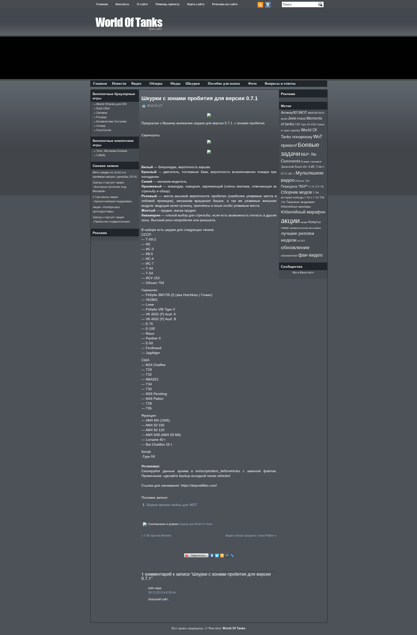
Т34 (321, 197)
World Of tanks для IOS (111, 104)
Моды (175, 83)
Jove (292, 118)
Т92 (283, 202)
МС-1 (291, 173)
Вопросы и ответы (280, 83)
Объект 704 (302, 181)
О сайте (142, 4)
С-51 (311, 186)
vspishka (295, 130)
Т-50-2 (308, 197)
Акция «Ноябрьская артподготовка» (106, 209)
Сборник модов (296, 192)
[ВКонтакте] (212, 555)
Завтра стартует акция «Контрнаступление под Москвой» (109, 186)
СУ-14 (319, 186)
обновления (289, 255)
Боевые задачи (300, 149)
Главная (102, 4)
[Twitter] (217, 555)
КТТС (284, 173)
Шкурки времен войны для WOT (171, 505)
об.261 (301, 240)
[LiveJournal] (232, 555)
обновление (295, 247)
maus (301, 118)
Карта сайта (195, 4)
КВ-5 (321, 167)
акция (303, 222)
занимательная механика (305, 228)
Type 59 (305, 124)
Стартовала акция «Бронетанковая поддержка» (113, 199)
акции (290, 220)
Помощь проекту (168, 4)
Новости (119, 83)
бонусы (314, 221)
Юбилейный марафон (303, 212)
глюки (285, 228)
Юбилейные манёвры (296, 206)
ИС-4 (306, 167)
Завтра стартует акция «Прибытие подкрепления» (112, 219)
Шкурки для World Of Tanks (196, 524)
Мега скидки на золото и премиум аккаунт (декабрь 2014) (115, 174)
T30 (297, 124)
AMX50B (313, 113)
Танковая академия (300, 202)
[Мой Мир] (227, 555)
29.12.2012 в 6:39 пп (162, 592)
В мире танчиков (311, 161)
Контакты (122, 4)
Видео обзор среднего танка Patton (250, 535)
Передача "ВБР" (294, 186)
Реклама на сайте (225, 4)
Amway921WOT (294, 112)
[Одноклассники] (222, 555)
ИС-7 (314, 166)
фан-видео (310, 254)
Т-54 (316, 197)
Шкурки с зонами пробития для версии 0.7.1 (199, 98)
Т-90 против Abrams (157, 535)
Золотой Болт (291, 166)
